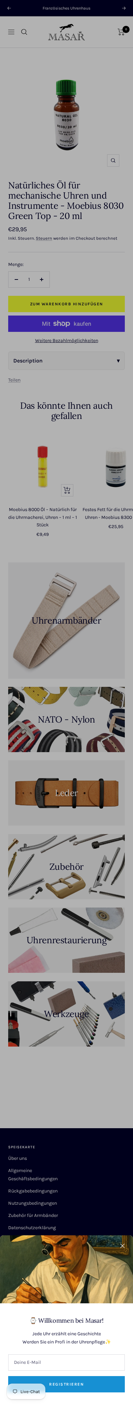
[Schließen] (122, 1245)
